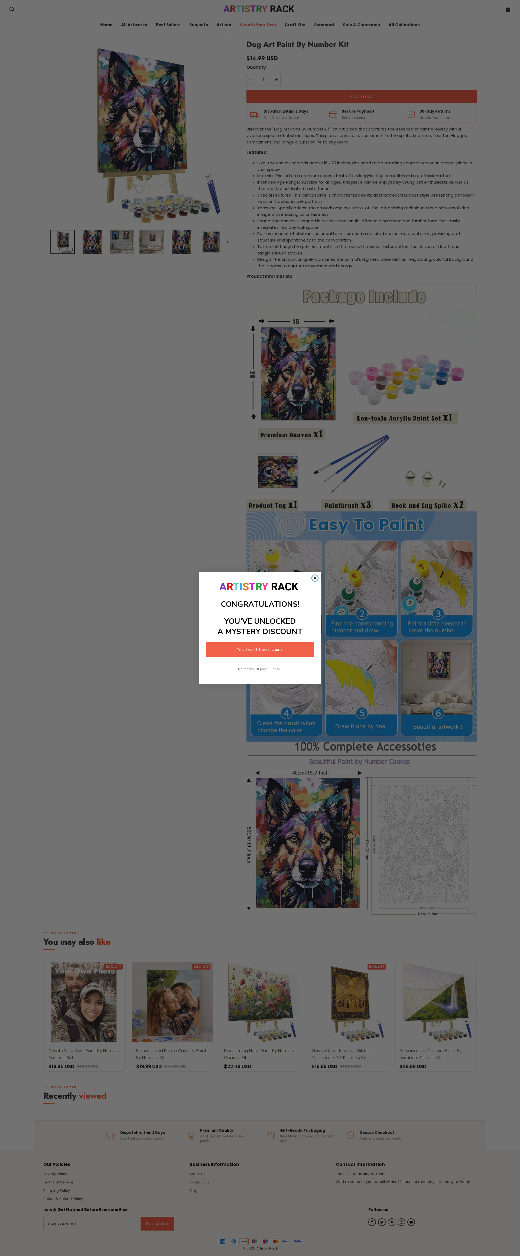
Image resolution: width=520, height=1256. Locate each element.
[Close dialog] (315, 578)
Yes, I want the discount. (260, 650)
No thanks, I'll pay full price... (260, 669)
